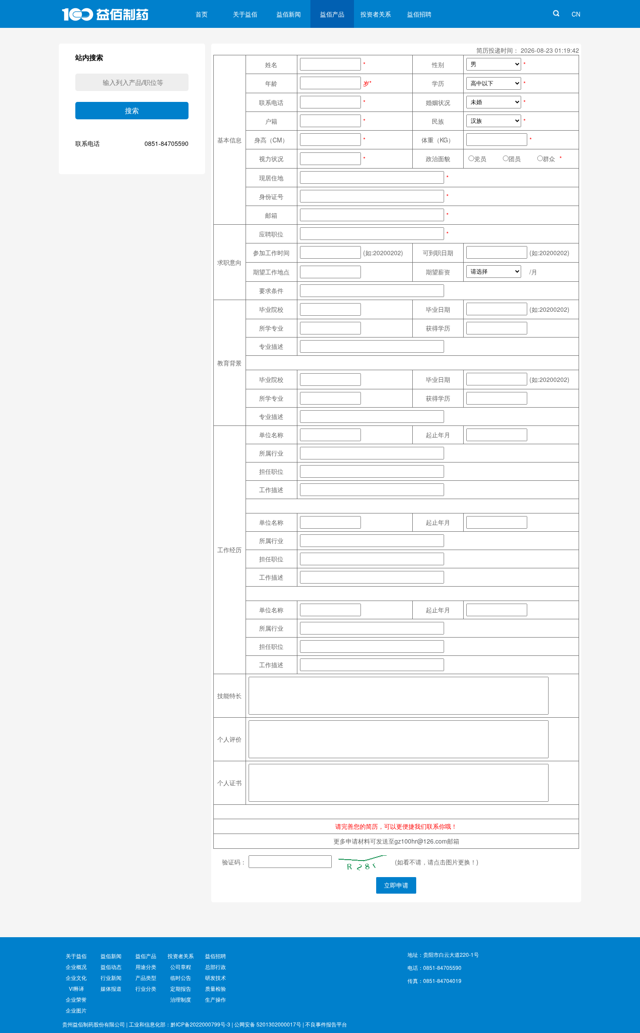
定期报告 (180, 988)
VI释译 (76, 988)
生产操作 (215, 999)
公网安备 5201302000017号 (267, 1024)
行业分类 (145, 988)
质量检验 (215, 988)
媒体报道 (111, 988)
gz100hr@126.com (420, 841)
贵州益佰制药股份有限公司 (93, 1024)
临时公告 (180, 977)
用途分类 (145, 966)
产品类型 (145, 977)
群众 (549, 158)
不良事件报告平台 (326, 1024)
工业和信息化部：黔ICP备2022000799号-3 (179, 1024)
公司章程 (180, 966)
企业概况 (76, 966)
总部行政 (215, 966)
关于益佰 (245, 14)
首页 (201, 14)
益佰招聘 (419, 14)
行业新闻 (111, 977)
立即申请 (396, 885)
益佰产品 (332, 14)
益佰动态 (111, 966)
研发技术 (215, 977)
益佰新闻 (288, 14)
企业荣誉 (76, 999)
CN (576, 14)
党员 (486, 158)
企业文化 (76, 977)
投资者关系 (375, 14)
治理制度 (180, 999)
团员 (521, 158)
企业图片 (76, 1010)
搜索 (132, 111)
